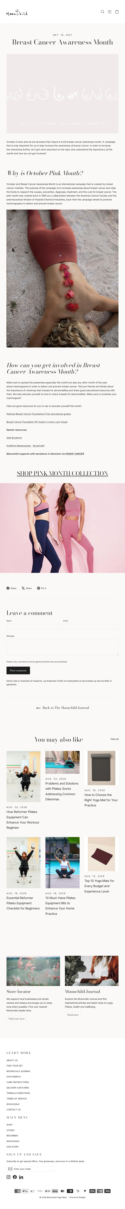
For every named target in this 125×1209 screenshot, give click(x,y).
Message (10, 636)
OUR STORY (13, 1146)
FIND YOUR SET (15, 1065)
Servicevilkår (103, 681)
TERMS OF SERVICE (17, 1098)
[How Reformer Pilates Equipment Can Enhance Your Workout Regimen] (24, 776)
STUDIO (10, 1130)
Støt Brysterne (14, 437)
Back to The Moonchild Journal (65, 707)
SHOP (9, 1124)
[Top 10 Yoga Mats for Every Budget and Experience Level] (101, 854)
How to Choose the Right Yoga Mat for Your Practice (101, 800)
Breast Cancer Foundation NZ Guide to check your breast (37, 422)
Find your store (17, 1018)
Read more (73, 1015)
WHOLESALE (13, 1104)
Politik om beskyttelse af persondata (75, 681)
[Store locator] (33, 971)
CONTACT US (14, 1109)
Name (9, 621)
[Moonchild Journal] (91, 971)
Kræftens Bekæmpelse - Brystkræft (25, 445)
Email (65, 621)
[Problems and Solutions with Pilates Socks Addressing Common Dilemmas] (62, 762)
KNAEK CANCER (75, 453)
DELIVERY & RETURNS (18, 1087)
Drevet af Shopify (77, 1197)
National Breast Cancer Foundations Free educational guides (39, 414)
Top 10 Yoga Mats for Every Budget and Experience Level (99, 886)
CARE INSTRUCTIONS (18, 1082)
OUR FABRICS (14, 1076)
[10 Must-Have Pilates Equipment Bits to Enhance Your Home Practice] (62, 862)
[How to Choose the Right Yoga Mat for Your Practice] (101, 768)
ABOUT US (12, 1060)
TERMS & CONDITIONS (18, 1093)
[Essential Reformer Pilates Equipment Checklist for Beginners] (24, 862)
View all (114, 739)
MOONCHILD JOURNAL (18, 1071)
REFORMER (12, 1135)
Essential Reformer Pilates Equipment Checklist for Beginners (23, 903)
